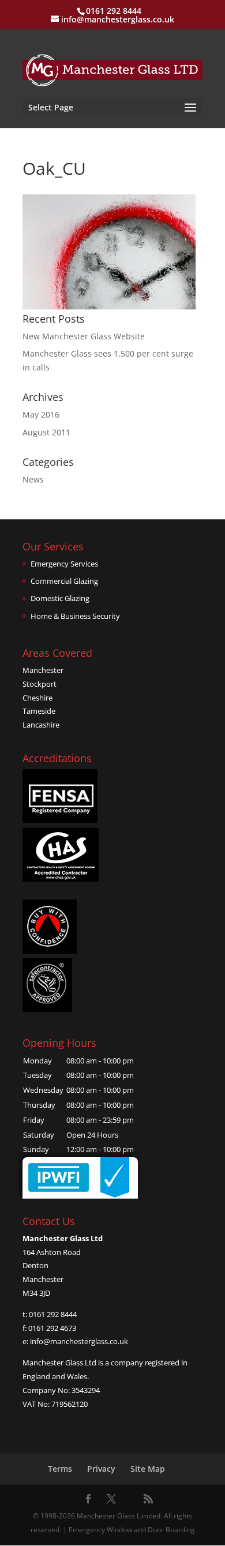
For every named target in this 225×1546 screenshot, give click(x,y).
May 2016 (40, 414)
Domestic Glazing (60, 598)
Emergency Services (64, 563)
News (33, 479)
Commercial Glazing (64, 581)
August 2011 (46, 432)
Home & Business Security (75, 616)
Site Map (147, 1468)
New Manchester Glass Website (83, 336)
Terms (60, 1468)
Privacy (101, 1468)
